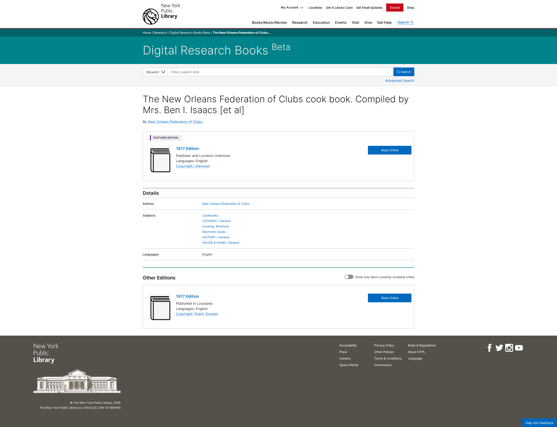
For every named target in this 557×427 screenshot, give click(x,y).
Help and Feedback (540, 423)
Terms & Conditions (388, 358)
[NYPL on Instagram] (509, 348)
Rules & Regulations (422, 345)
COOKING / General (216, 221)
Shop (410, 7)
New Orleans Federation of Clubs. (175, 121)
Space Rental (348, 365)
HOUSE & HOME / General (220, 242)
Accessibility (348, 345)
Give (368, 22)
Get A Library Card (339, 7)
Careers (345, 358)
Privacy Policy (384, 345)
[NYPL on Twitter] (499, 348)
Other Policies (384, 352)
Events (341, 22)
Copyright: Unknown (193, 166)
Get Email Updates (369, 7)
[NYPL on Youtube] (519, 348)
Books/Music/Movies (269, 22)
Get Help (384, 22)
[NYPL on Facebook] (489, 348)
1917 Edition (187, 148)
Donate (395, 7)
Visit (355, 22)
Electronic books (214, 232)
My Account (289, 7)
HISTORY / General (215, 237)
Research (300, 22)
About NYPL (416, 352)
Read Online (389, 150)
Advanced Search (399, 80)
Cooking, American (215, 226)
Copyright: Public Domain (197, 314)
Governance (382, 365)
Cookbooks (210, 215)
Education (321, 22)
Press (343, 352)
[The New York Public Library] (161, 14)
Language (415, 358)
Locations (315, 7)
